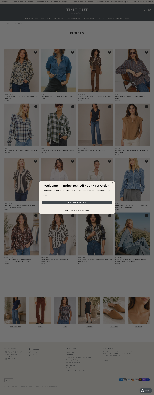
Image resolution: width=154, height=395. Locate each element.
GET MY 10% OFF (77, 203)
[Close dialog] (113, 183)
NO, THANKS (77, 207)
